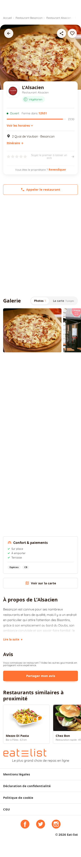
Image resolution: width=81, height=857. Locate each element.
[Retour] (8, 33)
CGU (6, 809)
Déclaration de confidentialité (27, 786)
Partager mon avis (40, 676)
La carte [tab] (63, 300)
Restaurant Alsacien (58, 17)
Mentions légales (16, 774)
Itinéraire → (15, 143)
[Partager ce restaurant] (61, 33)
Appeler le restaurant (43, 190)
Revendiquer (57, 169)
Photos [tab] (40, 300)
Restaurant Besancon (29, 17)
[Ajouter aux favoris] (72, 33)
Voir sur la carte (43, 583)
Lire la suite (12, 639)
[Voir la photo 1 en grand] (32, 330)
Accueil (7, 17)
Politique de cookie (18, 798)
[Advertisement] (40, 245)
